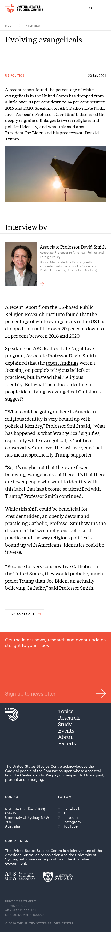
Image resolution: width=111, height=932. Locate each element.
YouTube (71, 826)
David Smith (82, 355)
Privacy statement (20, 901)
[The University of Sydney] (58, 877)
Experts (67, 743)
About (65, 736)
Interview (33, 25)
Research (69, 717)
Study (65, 723)
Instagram (72, 822)
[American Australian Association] (20, 876)
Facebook (72, 809)
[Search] (90, 8)
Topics (65, 711)
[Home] (8, 8)
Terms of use (16, 905)
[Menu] (103, 8)
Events (66, 730)
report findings (62, 362)
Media (10, 25)
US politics (14, 75)
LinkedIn (71, 817)
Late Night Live (77, 348)
